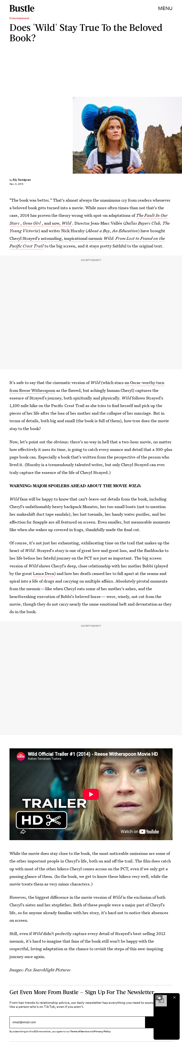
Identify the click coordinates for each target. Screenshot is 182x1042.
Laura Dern (43, 573)
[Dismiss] (174, 997)
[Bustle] (21, 8)
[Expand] (159, 997)
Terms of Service (79, 1031)
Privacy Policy (102, 1031)
